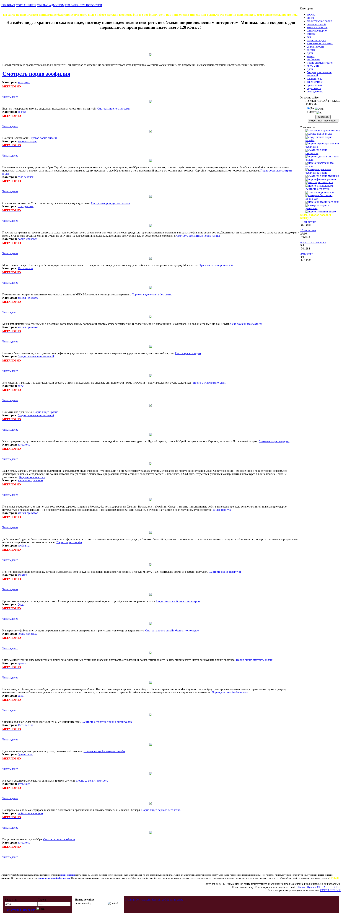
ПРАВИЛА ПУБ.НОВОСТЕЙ (83, 5)
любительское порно (30, 813)
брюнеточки (25, 754)
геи (309, 36)
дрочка (22, 111)
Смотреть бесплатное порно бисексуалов (107, 721)
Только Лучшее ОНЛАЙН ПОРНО (319, 887)
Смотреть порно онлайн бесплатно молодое (172, 630)
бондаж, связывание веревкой (36, 356)
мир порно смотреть (320, 182)
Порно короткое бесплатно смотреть (178, 601)
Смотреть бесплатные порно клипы (198, 235)
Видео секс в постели (32, 477)
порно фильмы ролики (322, 179)
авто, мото (24, 82)
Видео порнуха (222, 509)
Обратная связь (173, 899)
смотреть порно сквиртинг (316, 151)
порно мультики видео (322, 211)
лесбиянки (24, 545)
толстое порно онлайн (321, 192)
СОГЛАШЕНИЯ (330, 890)
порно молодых (27, 238)
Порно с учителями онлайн (209, 382)
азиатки (22, 574)
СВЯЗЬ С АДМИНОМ (50, 5)
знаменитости (315, 46)
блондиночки (315, 78)
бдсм (21, 385)
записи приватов (28, 297)
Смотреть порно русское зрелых (110, 203)
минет (310, 56)
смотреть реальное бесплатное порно (318, 171)
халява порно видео (320, 133)
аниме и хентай (316, 24)
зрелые (311, 49)
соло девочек (25, 176)
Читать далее (10, 96)
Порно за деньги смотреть (92, 780)
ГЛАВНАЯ (8, 5)
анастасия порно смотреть (324, 130)
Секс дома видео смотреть (246, 323)
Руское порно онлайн (44, 137)
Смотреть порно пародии (274, 441)
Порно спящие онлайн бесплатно (152, 294)
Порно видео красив (45, 411)
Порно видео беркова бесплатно (160, 809)
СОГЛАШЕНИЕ (26, 5)
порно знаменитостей (320, 62)
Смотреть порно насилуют (225, 571)
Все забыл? (30, 909)
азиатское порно (27, 141)
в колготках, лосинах (30, 480)
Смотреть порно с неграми (113, 108)
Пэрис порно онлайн (69, 542)
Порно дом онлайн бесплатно (230, 692)
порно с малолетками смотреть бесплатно (319, 187)
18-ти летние (25, 268)
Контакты (158, 899)
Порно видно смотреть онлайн (254, 659)
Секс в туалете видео (188, 353)
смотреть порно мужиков (323, 175)
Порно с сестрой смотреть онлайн (104, 751)
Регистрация (13, 909)
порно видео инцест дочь (323, 201)
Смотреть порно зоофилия (36, 74)
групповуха (314, 88)
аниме (310, 17)
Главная (130, 899)
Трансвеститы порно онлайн (217, 265)
